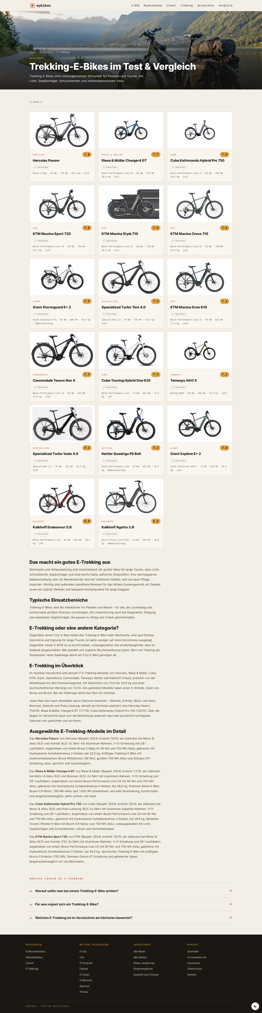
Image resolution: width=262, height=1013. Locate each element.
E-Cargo (84, 974)
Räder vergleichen (144, 962)
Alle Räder (139, 951)
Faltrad (84, 968)
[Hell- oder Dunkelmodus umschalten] (255, 1006)
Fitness (84, 991)
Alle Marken (140, 957)
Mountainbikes (34, 957)
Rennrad (84, 986)
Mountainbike (153, 5)
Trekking (187, 5)
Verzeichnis (205, 5)
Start (32, 52)
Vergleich (226, 5)
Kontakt (191, 974)
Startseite (193, 951)
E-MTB (135, 5)
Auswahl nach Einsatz (146, 974)
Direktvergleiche (143, 968)
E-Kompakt (86, 962)
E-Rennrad (86, 980)
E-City (83, 951)
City (82, 957)
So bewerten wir (196, 957)
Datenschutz (194, 968)
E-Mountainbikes (35, 951)
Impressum (193, 962)
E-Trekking (32, 968)
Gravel (171, 5)
